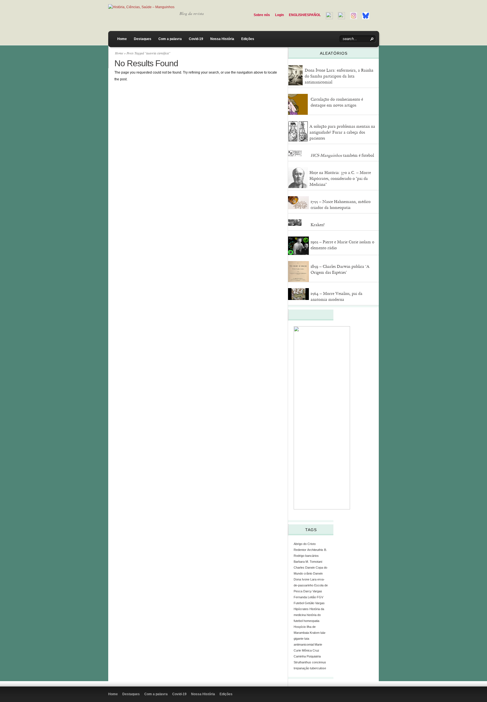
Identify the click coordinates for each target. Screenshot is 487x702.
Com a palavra (170, 39)
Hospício (300, 626)
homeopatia (311, 620)
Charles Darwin (304, 567)
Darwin (318, 573)
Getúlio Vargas (315, 603)
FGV (320, 597)
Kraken (315, 632)
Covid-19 (196, 39)
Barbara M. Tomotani (308, 561)
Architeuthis (315, 549)
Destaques (142, 39)
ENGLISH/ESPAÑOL (305, 15)
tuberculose (318, 668)
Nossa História (222, 39)
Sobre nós (262, 15)
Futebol (299, 603)
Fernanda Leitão (305, 597)
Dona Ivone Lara (305, 579)
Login (279, 15)
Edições (247, 39)
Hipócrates (301, 609)
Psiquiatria (314, 656)
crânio (308, 573)
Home (122, 39)
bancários (312, 555)
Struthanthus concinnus (310, 662)
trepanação (301, 668)
